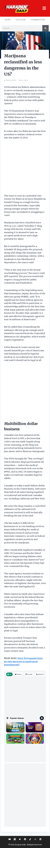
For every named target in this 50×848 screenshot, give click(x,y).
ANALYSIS (21, 19)
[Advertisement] (25, 168)
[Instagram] (15, 839)
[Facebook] (25, 839)
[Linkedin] (40, 839)
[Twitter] (20, 839)
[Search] (45, 28)
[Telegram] (35, 839)
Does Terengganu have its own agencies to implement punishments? (23, 661)
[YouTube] (10, 839)
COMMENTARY (38, 19)
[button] (42, 8)
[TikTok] (30, 839)
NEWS (7, 19)
